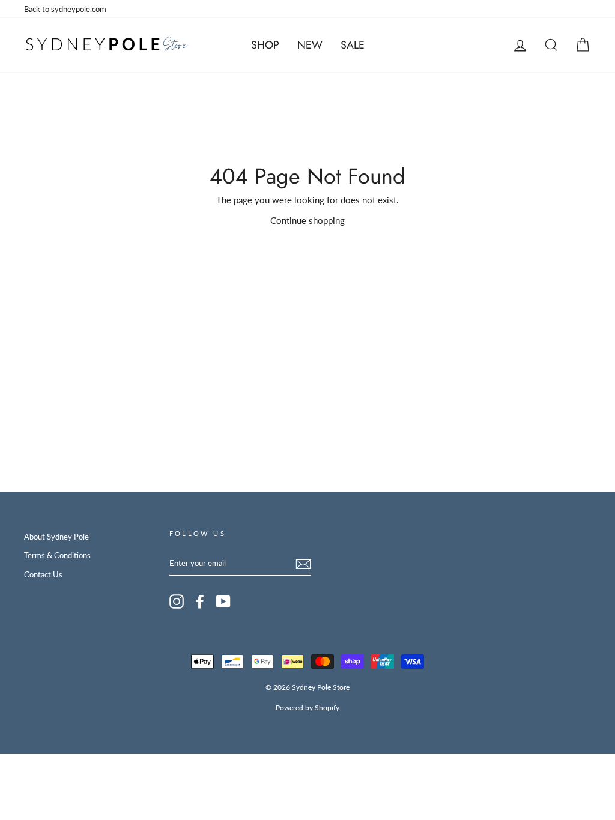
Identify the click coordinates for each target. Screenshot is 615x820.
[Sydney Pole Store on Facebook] (200, 601)
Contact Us (43, 574)
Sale (353, 45)
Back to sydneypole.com (65, 9)
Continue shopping (307, 220)
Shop (265, 45)
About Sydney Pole (56, 536)
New (310, 45)
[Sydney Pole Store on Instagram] (176, 601)
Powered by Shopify (307, 707)
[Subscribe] (303, 563)
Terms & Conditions (57, 555)
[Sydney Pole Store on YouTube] (223, 601)
